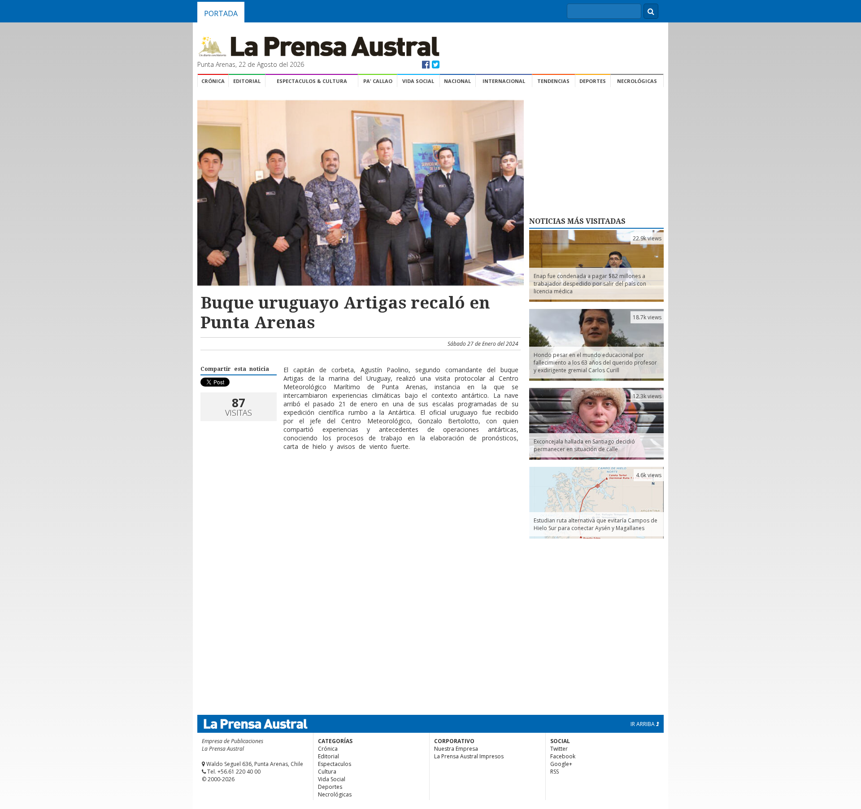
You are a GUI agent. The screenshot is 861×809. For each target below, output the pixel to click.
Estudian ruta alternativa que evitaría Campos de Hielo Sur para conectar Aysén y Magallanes (595, 524)
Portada (221, 13)
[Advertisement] (359, 486)
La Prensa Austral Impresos (469, 756)
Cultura (327, 771)
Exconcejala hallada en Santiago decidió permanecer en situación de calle (584, 445)
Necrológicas (637, 81)
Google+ (561, 764)
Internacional (504, 81)
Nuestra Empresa (456, 748)
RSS (554, 771)
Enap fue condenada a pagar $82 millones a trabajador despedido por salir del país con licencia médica (590, 283)
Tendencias (553, 81)
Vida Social (418, 81)
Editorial (247, 81)
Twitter (559, 748)
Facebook (562, 756)
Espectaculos (334, 764)
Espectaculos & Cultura (312, 81)
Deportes (592, 81)
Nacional (457, 81)
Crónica (213, 81)
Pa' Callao (377, 81)
